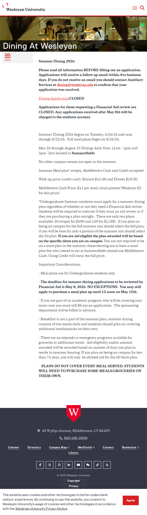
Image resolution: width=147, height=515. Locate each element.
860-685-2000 (75, 438)
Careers (108, 447)
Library (73, 452)
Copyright (73, 480)
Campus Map (58, 447)
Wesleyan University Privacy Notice (41, 509)
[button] (134, 8)
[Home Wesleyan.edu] (23, 8)
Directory (34, 447)
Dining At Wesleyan (40, 46)
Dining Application (54, 98)
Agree (131, 500)
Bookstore (129, 447)
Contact (13, 447)
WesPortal (85, 447)
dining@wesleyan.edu (75, 85)
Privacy (73, 486)
